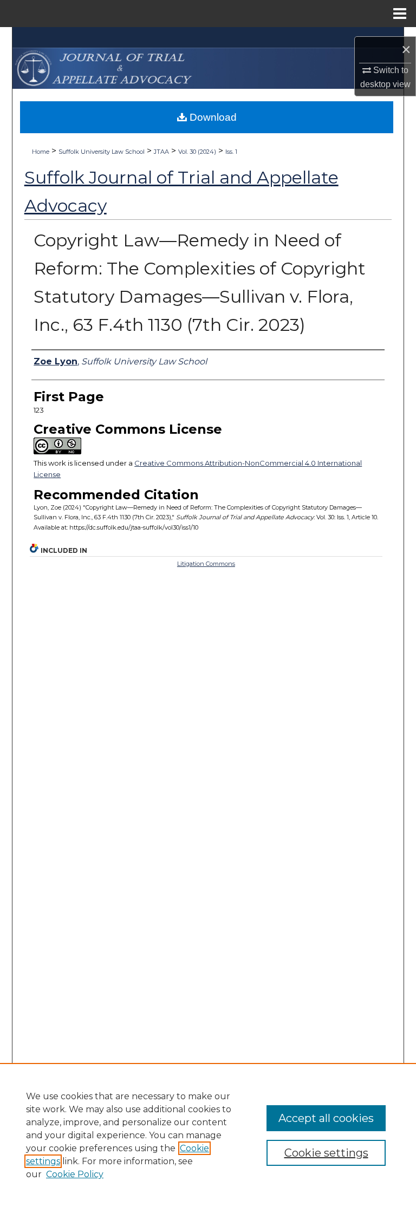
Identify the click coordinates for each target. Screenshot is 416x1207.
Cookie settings (326, 1152)
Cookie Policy (74, 1174)
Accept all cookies (326, 1118)
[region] (208, 1135)
